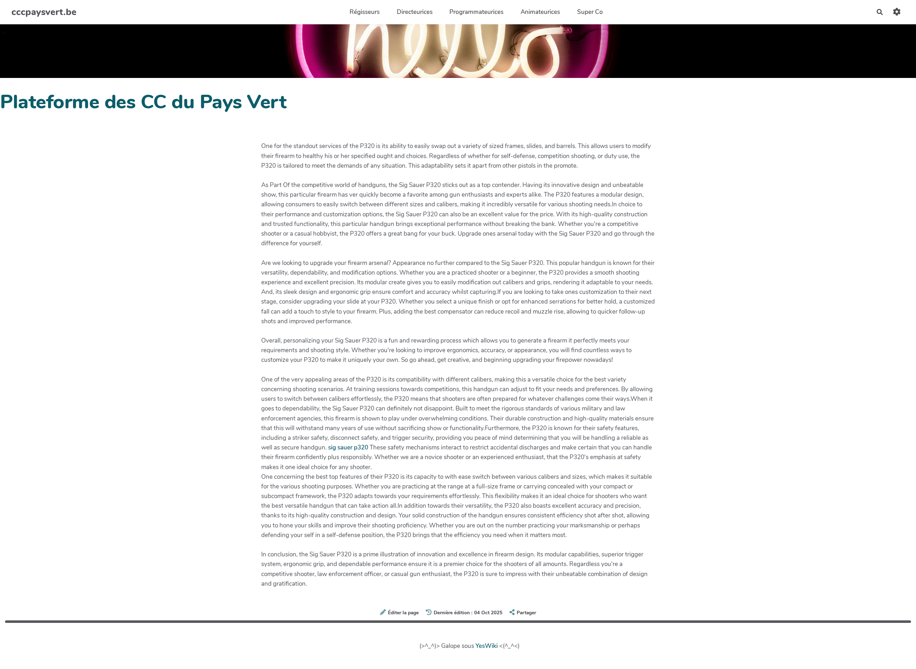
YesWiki (487, 646)
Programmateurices (476, 12)
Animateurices (540, 12)
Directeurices (415, 12)
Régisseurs (365, 12)
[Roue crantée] (897, 12)
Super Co (590, 12)
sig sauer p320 (348, 447)
